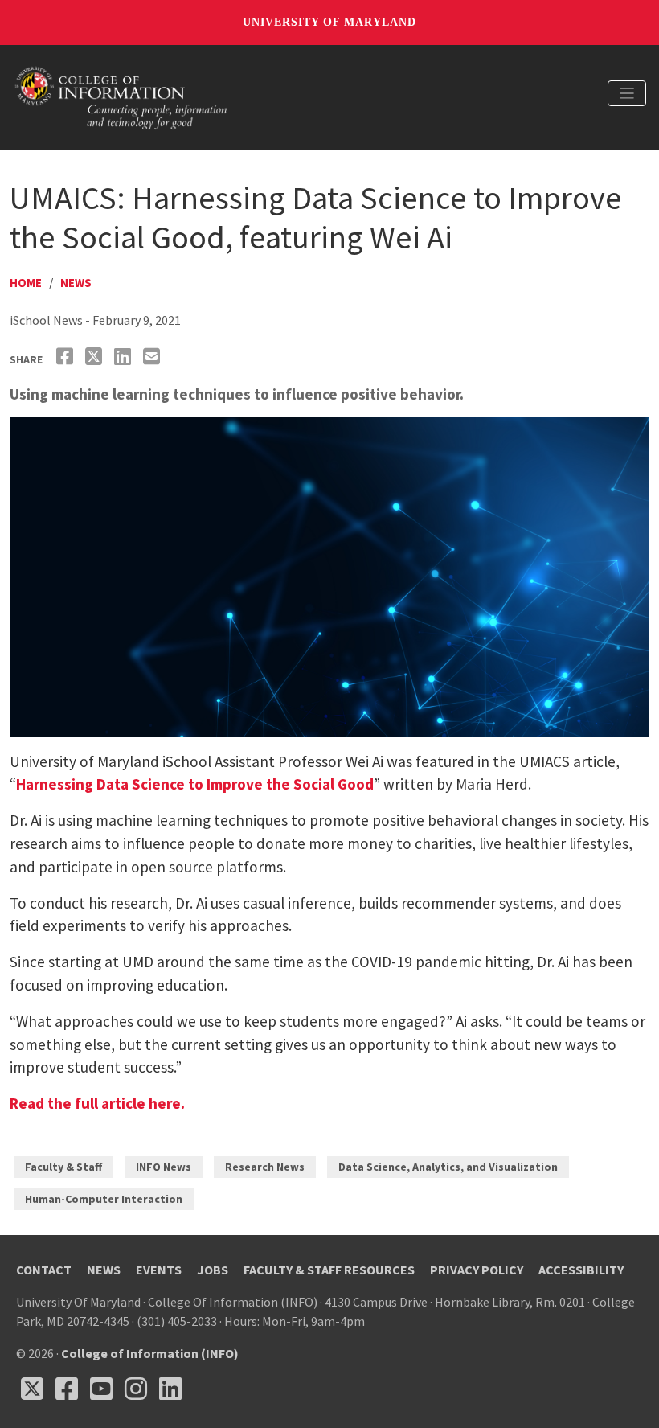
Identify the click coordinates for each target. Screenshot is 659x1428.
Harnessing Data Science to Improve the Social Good (195, 784)
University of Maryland (329, 22)
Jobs (212, 1270)
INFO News (163, 1166)
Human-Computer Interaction (103, 1199)
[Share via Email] (153, 356)
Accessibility (581, 1270)
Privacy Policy (476, 1270)
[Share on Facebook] (66, 356)
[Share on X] (95, 356)
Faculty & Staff (63, 1166)
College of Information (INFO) (150, 1353)
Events (159, 1270)
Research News (265, 1166)
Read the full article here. (97, 1103)
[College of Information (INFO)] (121, 95)
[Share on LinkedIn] (124, 356)
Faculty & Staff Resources (329, 1270)
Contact (44, 1270)
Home (26, 282)
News (76, 282)
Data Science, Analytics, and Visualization (448, 1166)
